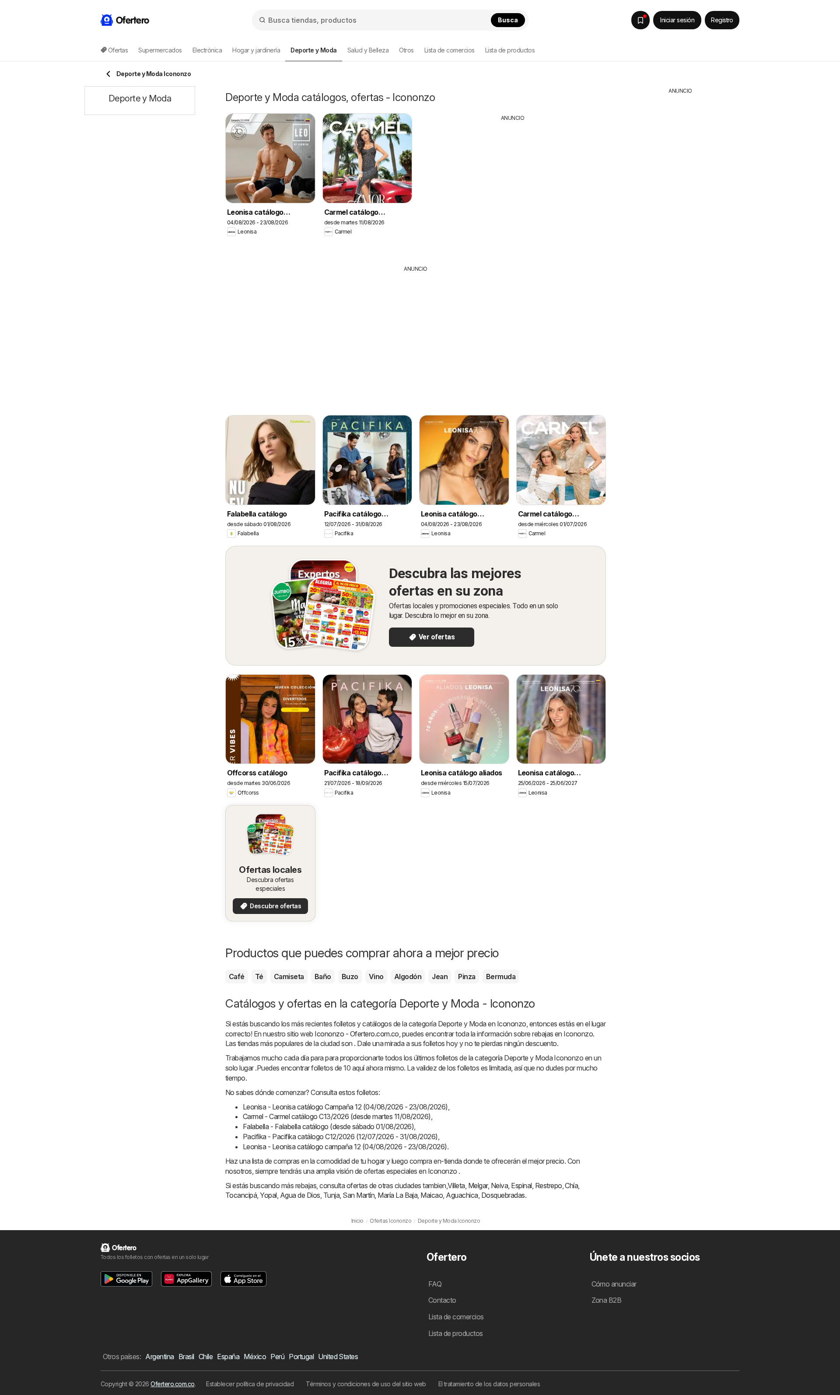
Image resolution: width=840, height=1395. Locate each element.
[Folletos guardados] (640, 20)
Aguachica (462, 1195)
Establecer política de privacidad (250, 1384)
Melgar (478, 1185)
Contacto (442, 1300)
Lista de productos (510, 50)
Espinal (521, 1185)
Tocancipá (241, 1195)
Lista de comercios (449, 50)
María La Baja (397, 1195)
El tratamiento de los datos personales (489, 1384)
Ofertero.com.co (172, 1384)
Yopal (268, 1195)
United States (338, 1356)
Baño (323, 976)
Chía (571, 1185)
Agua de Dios (300, 1195)
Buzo (350, 976)
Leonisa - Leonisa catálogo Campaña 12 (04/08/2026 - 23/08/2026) (345, 1106)
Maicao (431, 1195)
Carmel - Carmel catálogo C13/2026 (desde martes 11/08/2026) (337, 1116)
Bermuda (500, 976)
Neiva (499, 1185)
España (228, 1356)
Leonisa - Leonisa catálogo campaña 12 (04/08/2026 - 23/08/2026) (345, 1146)
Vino (376, 976)
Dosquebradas (503, 1195)
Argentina (159, 1356)
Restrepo (548, 1185)
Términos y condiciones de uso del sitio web (366, 1384)
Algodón (407, 976)
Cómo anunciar (614, 1284)
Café (237, 976)
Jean (440, 976)
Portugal (301, 1356)
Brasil (186, 1356)
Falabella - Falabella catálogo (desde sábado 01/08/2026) (328, 1126)
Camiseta (289, 976)
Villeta (456, 1185)
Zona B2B (607, 1300)
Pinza (466, 976)
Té (259, 976)
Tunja (331, 1195)
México (255, 1356)
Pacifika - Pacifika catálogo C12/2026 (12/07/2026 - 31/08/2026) (340, 1136)
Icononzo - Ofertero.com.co (357, 1033)
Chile (206, 1356)
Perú (277, 1356)
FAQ (434, 1284)
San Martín (358, 1195)
